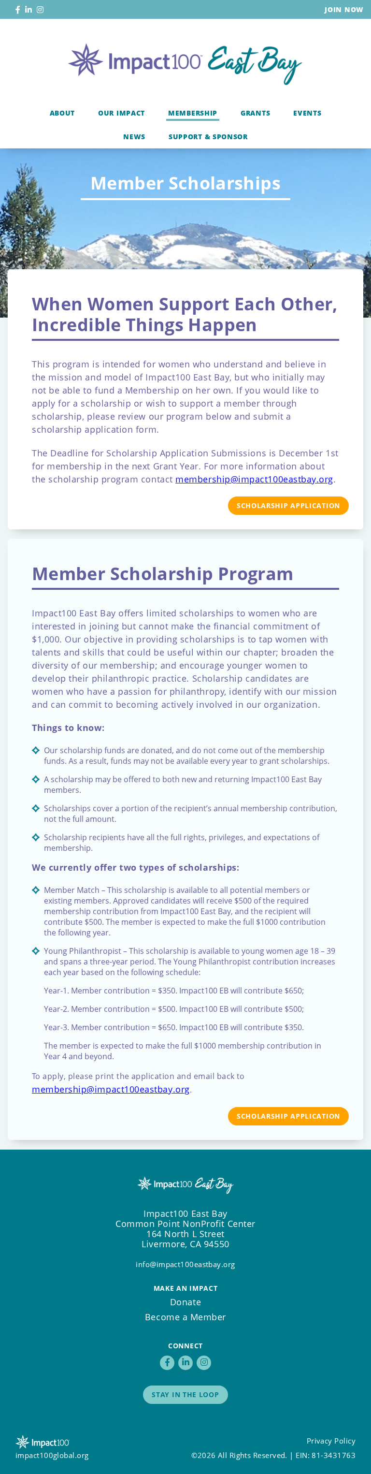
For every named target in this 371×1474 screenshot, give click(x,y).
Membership (192, 112)
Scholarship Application (288, 505)
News (134, 136)
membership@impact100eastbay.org (254, 479)
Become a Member (185, 1317)
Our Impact (121, 112)
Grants (255, 112)
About (62, 112)
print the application (134, 1076)
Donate (185, 1302)
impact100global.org (52, 1455)
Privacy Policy (331, 1440)
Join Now (344, 9)
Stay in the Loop (185, 1394)
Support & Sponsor (208, 136)
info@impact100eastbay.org (185, 1264)
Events (307, 112)
